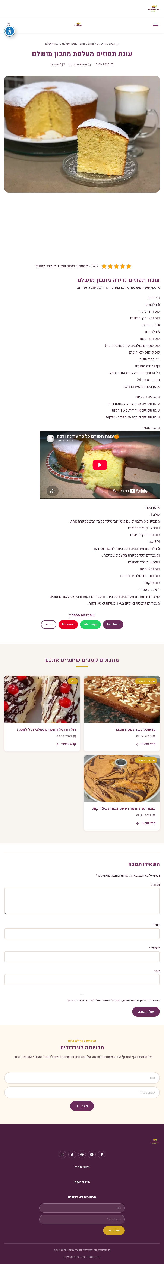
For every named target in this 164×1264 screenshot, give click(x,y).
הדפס (49, 624)
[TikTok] (72, 1154)
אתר (157, 971)
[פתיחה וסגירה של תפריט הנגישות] (9, 31)
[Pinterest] (82, 1154)
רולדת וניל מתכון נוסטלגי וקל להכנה (46, 729)
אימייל (154, 948)
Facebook (113, 624)
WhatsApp (90, 624)
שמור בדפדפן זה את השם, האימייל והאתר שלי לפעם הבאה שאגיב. (113, 1000)
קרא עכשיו (148, 744)
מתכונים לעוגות (97, 44)
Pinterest (68, 624)
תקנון (97, 1257)
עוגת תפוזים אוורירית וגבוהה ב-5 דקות (123, 808)
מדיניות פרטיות (83, 1257)
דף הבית (114, 44)
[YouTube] (92, 1154)
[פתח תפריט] (155, 25)
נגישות (68, 1257)
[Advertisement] (82, 231)
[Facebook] (101, 1154)
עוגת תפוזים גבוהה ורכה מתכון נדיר (134, 403)
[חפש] (9, 25)
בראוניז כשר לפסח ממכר (135, 729)
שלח (85, 1106)
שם (156, 925)
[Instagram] (62, 1154)
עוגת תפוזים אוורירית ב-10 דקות (136, 410)
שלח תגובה (146, 1011)
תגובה (155, 884)
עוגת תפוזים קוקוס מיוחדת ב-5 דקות (133, 417)
